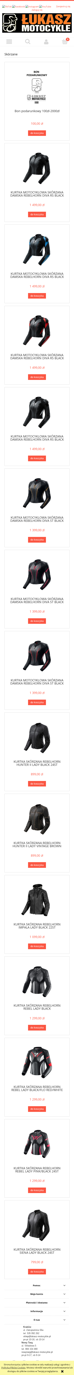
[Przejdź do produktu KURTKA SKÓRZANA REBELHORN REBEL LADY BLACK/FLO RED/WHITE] (37, 1062)
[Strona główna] (37, 22)
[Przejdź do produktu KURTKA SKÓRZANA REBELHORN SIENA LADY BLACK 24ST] (37, 1225)
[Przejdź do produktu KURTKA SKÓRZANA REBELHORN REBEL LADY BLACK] (37, 981)
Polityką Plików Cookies (13, 1367)
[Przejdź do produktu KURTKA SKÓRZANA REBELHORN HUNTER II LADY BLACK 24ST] (37, 737)
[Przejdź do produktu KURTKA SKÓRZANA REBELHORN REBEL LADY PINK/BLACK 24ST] (37, 1144)
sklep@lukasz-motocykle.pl (37, 1336)
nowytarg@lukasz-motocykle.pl (37, 1352)
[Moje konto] (46, 42)
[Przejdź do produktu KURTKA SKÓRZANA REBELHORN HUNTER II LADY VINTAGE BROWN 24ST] (37, 818)
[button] (9, 42)
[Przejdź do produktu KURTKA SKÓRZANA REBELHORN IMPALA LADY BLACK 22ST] (37, 900)
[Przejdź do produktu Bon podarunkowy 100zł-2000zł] (37, 87)
